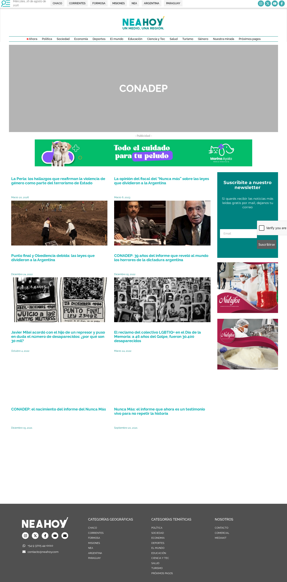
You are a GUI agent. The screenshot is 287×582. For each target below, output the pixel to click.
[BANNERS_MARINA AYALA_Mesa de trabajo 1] (143, 165)
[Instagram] (261, 3)
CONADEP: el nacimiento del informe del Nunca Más (58, 409)
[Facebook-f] (282, 3)
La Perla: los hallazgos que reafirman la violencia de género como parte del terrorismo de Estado (58, 180)
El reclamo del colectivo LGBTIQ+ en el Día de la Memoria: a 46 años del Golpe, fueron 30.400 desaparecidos (157, 336)
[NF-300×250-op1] (247, 311)
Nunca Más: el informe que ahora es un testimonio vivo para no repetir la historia (159, 411)
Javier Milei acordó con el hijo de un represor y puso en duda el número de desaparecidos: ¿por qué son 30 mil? (58, 336)
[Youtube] (275, 3)
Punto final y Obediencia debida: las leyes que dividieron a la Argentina (53, 257)
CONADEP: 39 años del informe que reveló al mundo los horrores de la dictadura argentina (161, 257)
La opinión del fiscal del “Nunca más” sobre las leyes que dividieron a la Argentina (161, 180)
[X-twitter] (268, 3)
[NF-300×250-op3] (247, 368)
